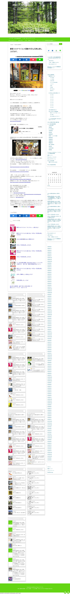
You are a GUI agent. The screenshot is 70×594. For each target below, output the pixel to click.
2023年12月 (50, 288)
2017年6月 (49, 432)
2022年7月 (49, 320)
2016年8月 (49, 441)
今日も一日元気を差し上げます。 (24, 245)
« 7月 (49, 185)
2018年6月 (49, 410)
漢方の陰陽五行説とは (52, 109)
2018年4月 (49, 413)
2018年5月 (49, 412)
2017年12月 (50, 421)
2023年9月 (49, 294)
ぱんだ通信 (51, 114)
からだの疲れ (52, 77)
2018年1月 (49, 419)
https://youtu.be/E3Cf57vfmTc (21, 159)
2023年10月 (50, 292)
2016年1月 (49, 443)
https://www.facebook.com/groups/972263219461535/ (20, 182)
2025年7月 (49, 266)
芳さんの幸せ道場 (51, 160)
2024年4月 (49, 281)
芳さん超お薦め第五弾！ (17, 578)
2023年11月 (50, 290)
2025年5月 (49, 270)
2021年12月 (50, 333)
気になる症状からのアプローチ (54, 116)
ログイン (49, 466)
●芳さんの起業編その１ (17, 497)
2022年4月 (49, 325)
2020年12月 (50, 355)
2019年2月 (49, 395)
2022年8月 (49, 318)
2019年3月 (49, 393)
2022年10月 (50, 314)
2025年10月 (50, 261)
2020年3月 (49, 371)
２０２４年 (51, 104)
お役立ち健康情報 (19, 56)
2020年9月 (49, 360)
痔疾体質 (50, 132)
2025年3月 (49, 274)
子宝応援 (51, 87)
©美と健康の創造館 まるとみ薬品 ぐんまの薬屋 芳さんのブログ (31, 588)
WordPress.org (50, 472)
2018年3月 (49, 415)
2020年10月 (50, 358)
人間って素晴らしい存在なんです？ (25, 274)
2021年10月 (50, 336)
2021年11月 (50, 334)
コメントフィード (51, 470)
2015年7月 (49, 445)
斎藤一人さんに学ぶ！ (35, 477)
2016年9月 (49, 439)
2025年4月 (49, 272)
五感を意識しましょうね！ (23, 280)
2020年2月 (49, 373)
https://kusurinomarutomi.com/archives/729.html (19, 171)
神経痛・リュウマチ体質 (53, 135)
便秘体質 (50, 127)
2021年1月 (49, 353)
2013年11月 (50, 454)
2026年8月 (49, 246)
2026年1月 (49, 255)
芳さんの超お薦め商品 (52, 164)
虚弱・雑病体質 (51, 144)
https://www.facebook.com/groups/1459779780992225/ (20, 179)
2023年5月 (49, 301)
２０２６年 (51, 107)
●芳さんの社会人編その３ (17, 502)
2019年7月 (49, 386)
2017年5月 (49, 434)
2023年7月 (49, 298)
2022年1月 (49, 331)
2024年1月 (49, 287)
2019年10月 (50, 380)
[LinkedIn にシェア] (22, 90)
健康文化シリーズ (52, 76)
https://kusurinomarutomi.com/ (19, 192)
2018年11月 (50, 401)
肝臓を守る (51, 90)
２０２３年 (51, 102)
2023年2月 (49, 307)
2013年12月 (50, 452)
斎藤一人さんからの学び (53, 162)
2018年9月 (49, 404)
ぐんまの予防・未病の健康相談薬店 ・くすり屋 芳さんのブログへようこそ (22, 38)
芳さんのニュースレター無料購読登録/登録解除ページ (46, 40)
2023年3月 (49, 305)
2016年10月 (50, 437)
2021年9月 (49, 338)
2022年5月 (49, 323)
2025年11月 (50, 259)
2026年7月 (49, 248)
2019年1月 (49, 397)
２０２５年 (51, 105)
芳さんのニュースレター (35, 56)
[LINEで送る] (25, 90)
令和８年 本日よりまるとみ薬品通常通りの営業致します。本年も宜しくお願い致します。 (19, 348)
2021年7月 (49, 342)
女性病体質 (51, 130)
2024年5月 (49, 279)
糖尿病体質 (51, 137)
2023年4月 (49, 303)
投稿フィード (50, 468)
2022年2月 (49, 329)
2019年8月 (49, 384)
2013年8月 (49, 459)
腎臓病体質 (51, 142)
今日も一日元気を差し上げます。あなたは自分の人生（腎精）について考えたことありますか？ (19, 385)
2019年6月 (49, 388)
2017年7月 (49, 430)
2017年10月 (50, 424)
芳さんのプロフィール (52, 158)
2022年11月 (50, 312)
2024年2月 (49, 285)
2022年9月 (49, 316)
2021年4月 (49, 347)
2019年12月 (50, 377)
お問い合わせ (20, 40)
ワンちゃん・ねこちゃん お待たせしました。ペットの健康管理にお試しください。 (38, 365)
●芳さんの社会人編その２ (17, 507)
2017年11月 (50, 423)
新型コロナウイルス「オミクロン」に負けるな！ (28, 227)
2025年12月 (50, 257)
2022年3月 (49, 327)
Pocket (29, 90)
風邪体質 (50, 146)
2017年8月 (49, 428)
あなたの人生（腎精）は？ (17, 545)
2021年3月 (49, 349)
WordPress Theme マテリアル (37, 587)
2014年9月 (49, 448)
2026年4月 (49, 250)
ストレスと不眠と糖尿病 (53, 82)
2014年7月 (49, 450)
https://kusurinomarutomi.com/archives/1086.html (19, 166)
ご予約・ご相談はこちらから (30, 40)
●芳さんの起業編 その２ (17, 492)
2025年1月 (49, 277)
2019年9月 (49, 382)
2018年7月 (49, 408)
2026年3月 (49, 252)
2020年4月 (49, 369)
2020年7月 (49, 364)
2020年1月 (49, 375)
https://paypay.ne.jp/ (19, 197)
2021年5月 (49, 345)
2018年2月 (49, 417)
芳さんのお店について (12, 40)
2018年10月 (50, 402)
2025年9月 (49, 263)
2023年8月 (49, 296)
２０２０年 (51, 97)
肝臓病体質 (51, 139)
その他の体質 (51, 125)
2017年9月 (49, 426)
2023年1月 (49, 309)
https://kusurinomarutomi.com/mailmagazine (32, 194)
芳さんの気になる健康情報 (53, 111)
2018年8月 (49, 406)
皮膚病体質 (51, 134)
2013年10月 (50, 456)
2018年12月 (50, 399)
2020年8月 (49, 362)
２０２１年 (41, 56)
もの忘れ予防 (52, 80)
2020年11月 (50, 356)
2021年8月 (49, 340)
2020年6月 (49, 366)
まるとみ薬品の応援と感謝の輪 (53, 122)
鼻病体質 (50, 149)
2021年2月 (49, 351)
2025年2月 (49, 276)
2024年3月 (49, 283)
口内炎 (51, 85)
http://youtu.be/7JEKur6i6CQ (15, 121)
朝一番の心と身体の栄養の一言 (27, 56)
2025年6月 (49, 268)
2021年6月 (49, 344)
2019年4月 (49, 391)
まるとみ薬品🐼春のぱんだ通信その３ (25, 239)
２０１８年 (51, 94)
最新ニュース (50, 155)
